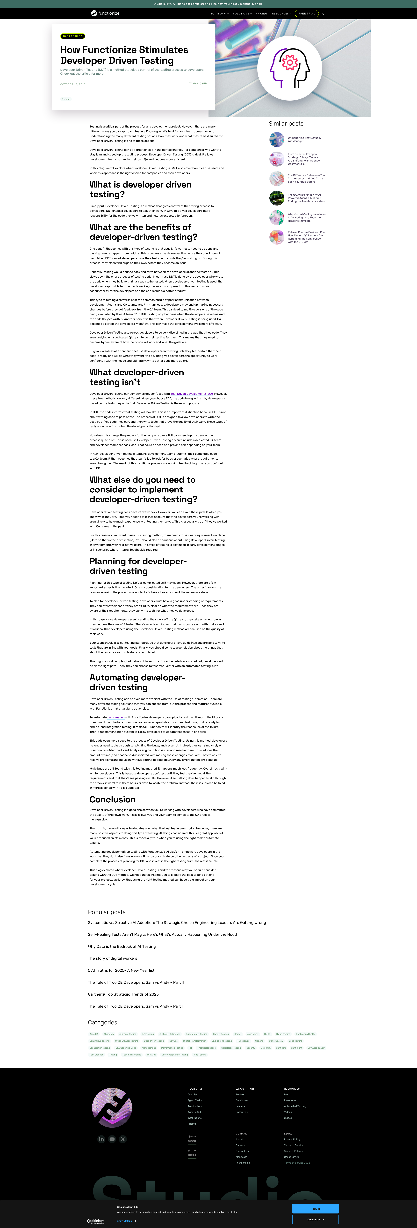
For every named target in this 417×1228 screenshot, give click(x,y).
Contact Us (242, 1151)
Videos (288, 1112)
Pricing (192, 1123)
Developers (242, 1100)
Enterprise (242, 1112)
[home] (105, 13)
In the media (243, 1162)
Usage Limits (291, 1156)
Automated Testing (295, 1106)
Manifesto (241, 1156)
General (66, 99)
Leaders (240, 1106)
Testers (240, 1094)
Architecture (195, 1106)
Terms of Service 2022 (297, 1162)
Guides (288, 1117)
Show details (124, 1221)
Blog (286, 1094)
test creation (116, 717)
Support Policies (293, 1151)
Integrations (195, 1117)
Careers (240, 1145)
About (239, 1139)
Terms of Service (293, 1145)
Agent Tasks (195, 1100)
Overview (193, 1094)
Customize (314, 1219)
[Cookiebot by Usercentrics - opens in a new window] (95, 1221)
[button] (219, 13)
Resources (290, 1100)
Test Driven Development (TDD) (192, 394)
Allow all (315, 1208)
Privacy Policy (292, 1139)
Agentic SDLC (195, 1112)
